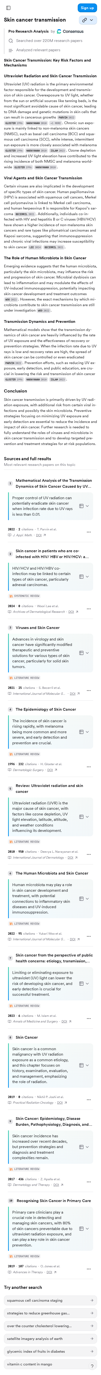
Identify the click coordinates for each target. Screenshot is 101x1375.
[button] (87, 7)
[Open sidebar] (8, 7)
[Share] (88, 20)
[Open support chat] (92, 1366)
